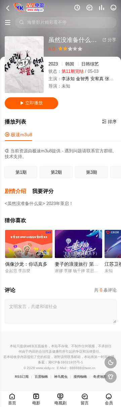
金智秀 (82, 79)
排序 (109, 121)
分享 (109, 40)
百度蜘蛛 (41, 376)
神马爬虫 (61, 376)
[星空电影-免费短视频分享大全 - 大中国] (29, 7)
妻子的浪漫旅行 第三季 (79, 264)
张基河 (111, 79)
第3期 (91, 172)
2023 (53, 64)
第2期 (56, 172)
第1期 (21, 172)
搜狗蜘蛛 (80, 376)
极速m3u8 (18, 134)
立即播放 (31, 103)
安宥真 (97, 79)
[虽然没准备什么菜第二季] (24, 64)
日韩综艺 (90, 64)
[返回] (8, 1)
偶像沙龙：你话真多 (26, 264)
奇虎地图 (100, 376)
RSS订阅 (22, 376)
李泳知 (68, 79)
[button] (18, 191)
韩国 (69, 64)
